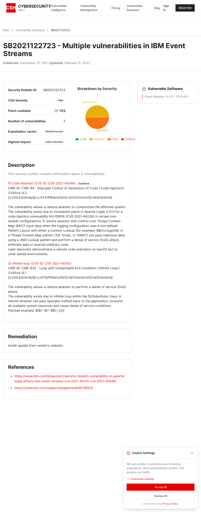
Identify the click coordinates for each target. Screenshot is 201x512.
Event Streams (154, 96)
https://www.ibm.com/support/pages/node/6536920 (53, 388)
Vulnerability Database (135, 8)
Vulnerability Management (88, 8)
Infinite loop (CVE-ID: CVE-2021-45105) (41, 263)
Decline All (160, 496)
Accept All (161, 487)
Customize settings (142, 478)
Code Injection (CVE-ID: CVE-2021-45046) (43, 183)
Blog (157, 8)
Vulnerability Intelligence (59, 8)
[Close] (192, 453)
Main (6, 30)
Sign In (166, 8)
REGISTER (185, 8)
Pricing (115, 8)
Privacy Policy (170, 503)
